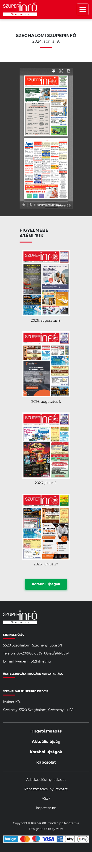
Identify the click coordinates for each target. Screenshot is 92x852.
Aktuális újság (46, 742)
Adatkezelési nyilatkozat (46, 780)
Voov (59, 828)
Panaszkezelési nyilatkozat (46, 789)
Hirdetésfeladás (46, 731)
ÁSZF (46, 798)
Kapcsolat (46, 762)
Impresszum (46, 808)
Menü (82, 9)
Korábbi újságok (46, 584)
